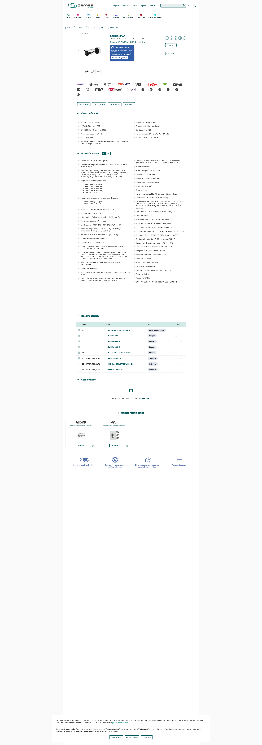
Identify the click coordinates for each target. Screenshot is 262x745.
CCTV (68, 17)
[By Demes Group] (80, 6)
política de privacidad (120, 723)
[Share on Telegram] (180, 38)
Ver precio (171, 45)
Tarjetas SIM (141, 17)
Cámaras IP (91, 28)
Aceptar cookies (116, 737)
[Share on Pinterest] (176, 38)
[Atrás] (64, 433)
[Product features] (104, 153)
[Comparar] (93, 446)
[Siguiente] (197, 433)
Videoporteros (78, 17)
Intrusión (97, 17)
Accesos (88, 17)
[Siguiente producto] (107, 51)
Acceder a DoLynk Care (119, 58)
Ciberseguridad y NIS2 (155, 17)
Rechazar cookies (132, 737)
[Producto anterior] (78, 51)
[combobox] (173, 5)
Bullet (102, 28)
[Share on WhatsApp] (184, 38)
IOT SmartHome (128, 17)
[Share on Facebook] (167, 38)
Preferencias (147, 737)
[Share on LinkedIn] (171, 38)
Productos (70, 28)
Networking (116, 17)
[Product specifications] (109, 153)
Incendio (106, 17)
